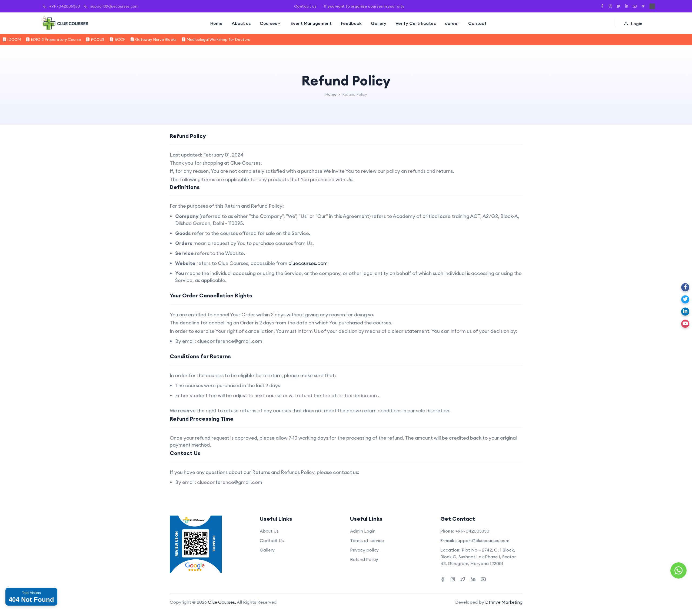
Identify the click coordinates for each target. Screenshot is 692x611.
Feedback (351, 23)
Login (636, 23)
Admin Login (362, 531)
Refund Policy (364, 559)
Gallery (378, 23)
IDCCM (14, 39)
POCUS (97, 39)
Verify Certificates (415, 23)
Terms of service (367, 540)
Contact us (305, 6)
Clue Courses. (222, 602)
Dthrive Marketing (504, 602)
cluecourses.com (308, 263)
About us (241, 23)
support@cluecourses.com (114, 6)
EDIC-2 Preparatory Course (56, 39)
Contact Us (272, 540)
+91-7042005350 (64, 6)
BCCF (119, 39)
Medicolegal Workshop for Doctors (218, 39)
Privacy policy (364, 550)
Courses (268, 23)
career (452, 23)
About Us (269, 531)
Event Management (311, 23)
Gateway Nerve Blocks (156, 39)
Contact (477, 23)
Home (216, 23)
